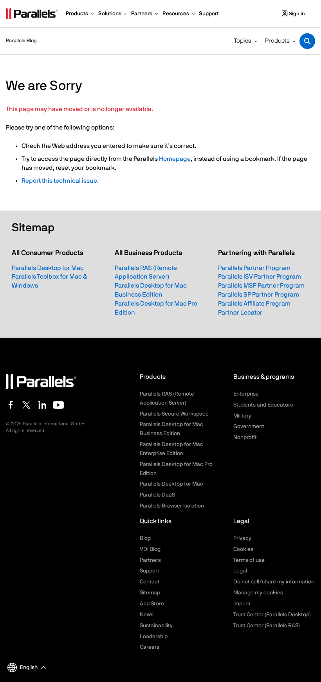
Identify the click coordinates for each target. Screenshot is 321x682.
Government (248, 426)
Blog (145, 538)
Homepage (175, 159)
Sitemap (150, 593)
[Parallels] (32, 13)
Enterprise (246, 394)
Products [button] (277, 41)
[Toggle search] (307, 41)
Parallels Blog (21, 40)
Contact (150, 582)
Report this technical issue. (60, 181)
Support (149, 571)
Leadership (154, 636)
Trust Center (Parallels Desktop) (272, 614)
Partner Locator (240, 313)
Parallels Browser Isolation (172, 506)
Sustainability (156, 625)
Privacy (242, 538)
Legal (240, 571)
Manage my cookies (258, 593)
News (146, 614)
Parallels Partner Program (254, 268)
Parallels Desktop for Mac (48, 268)
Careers (149, 647)
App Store (152, 603)
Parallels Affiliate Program (254, 304)
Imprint (242, 603)
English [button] (29, 667)
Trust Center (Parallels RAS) (266, 625)
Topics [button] (242, 41)
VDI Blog (150, 549)
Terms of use (249, 560)
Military (242, 416)
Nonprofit (245, 437)
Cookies (243, 549)
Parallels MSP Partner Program (261, 286)
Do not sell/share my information (273, 582)
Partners (150, 560)
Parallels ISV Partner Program (259, 277)
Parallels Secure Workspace (174, 414)
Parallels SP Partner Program (258, 295)
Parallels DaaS (157, 495)
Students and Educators (263, 405)
